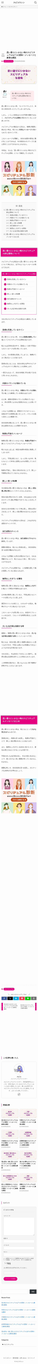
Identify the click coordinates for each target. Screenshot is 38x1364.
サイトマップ (31, 1358)
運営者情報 (15, 1358)
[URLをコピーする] (34, 998)
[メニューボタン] (2, 2)
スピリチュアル (8, 61)
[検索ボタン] (35, 2)
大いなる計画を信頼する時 (19, 231)
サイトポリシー (7, 1358)
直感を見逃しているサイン (19, 215)
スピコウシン (19, 2)
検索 (33, 1291)
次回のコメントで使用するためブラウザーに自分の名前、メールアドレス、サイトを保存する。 (20, 1259)
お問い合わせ (23, 1358)
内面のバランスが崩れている (19, 218)
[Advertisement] (19, 28)
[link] (19, 1094)
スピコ (19, 1077)
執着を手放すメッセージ (18, 220)
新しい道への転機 (16, 223)
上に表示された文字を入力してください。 (16, 1267)
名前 (6, 1238)
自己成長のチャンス (16, 225)
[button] (4, 998)
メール (6, 1245)
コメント (7, 1215)
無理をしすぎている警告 (18, 228)
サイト (5, 1252)
